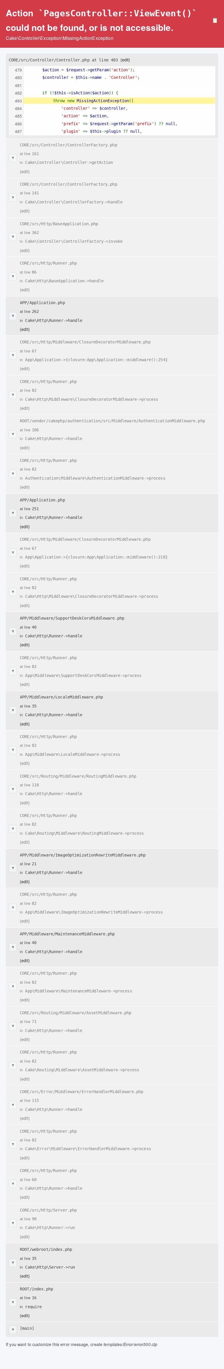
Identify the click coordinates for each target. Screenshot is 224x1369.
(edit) (125, 60)
